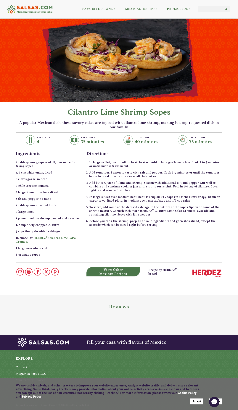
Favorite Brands (99, 9)
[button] (214, 402)
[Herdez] (207, 273)
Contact (21, 367)
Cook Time (142, 137)
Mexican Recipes (141, 9)
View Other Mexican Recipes (113, 272)
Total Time (197, 137)
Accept (197, 401)
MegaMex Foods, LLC (31, 373)
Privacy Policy (31, 396)
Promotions (179, 9)
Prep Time (88, 137)
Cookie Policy (187, 393)
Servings (43, 137)
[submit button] (226, 9)
